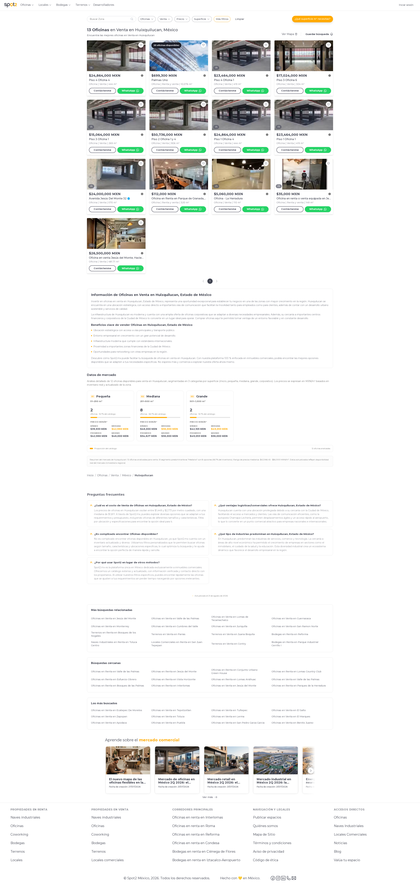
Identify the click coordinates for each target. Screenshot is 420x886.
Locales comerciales (107, 860)
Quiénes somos (265, 826)
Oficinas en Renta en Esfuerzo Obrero (115, 679)
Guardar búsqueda (317, 34)
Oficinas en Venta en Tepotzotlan (172, 710)
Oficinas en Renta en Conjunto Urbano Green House (240, 672)
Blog (337, 851)
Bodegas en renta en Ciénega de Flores (203, 851)
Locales (16, 860)
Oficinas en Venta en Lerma (229, 716)
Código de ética (265, 860)
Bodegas (17, 843)
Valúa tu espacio (347, 860)
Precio (180, 19)
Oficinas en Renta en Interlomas (172, 685)
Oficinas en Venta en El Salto (290, 710)
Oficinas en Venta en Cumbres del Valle (176, 626)
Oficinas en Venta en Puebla (169, 722)
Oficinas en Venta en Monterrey (111, 626)
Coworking (19, 834)
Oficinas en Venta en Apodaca (110, 722)
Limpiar (239, 19)
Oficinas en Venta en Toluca (169, 716)
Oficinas (145, 19)
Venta (163, 19)
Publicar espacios (267, 817)
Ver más (207, 797)
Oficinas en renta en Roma (193, 826)
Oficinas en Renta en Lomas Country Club (298, 671)
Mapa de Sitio (264, 834)
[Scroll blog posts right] (311, 771)
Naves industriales (25, 817)
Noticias (340, 843)
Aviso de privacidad (268, 851)
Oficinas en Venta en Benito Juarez (294, 722)
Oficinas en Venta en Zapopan (110, 716)
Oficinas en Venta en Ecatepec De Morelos (118, 710)
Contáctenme (102, 90)
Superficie (200, 19)
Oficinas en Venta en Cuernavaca (293, 618)
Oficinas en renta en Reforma (196, 834)
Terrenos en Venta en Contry (230, 643)
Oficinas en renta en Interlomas (197, 817)
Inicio (90, 475)
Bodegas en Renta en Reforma (291, 634)
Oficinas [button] (25, 4)
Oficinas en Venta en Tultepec (230, 710)
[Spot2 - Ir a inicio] (10, 5)
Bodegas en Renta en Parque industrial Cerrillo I (300, 644)
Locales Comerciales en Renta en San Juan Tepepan (180, 644)
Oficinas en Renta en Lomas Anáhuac (235, 679)
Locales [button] (43, 4)
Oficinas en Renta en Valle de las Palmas (116, 671)
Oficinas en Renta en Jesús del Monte (175, 671)
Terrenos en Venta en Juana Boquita (234, 634)
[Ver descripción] (142, 75)
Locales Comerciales (350, 834)
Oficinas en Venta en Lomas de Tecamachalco (240, 619)
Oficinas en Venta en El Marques (292, 716)
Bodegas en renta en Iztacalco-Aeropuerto (206, 860)
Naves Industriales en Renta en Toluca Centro (119, 644)
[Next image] (141, 56)
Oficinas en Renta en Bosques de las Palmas (119, 685)
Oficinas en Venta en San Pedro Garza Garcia (239, 722)
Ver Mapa (288, 34)
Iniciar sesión (406, 4)
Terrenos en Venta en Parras (169, 634)
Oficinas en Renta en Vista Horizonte (175, 679)
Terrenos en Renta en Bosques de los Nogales (119, 634)
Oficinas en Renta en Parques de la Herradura (300, 685)
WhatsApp (128, 90)
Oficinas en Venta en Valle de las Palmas (176, 618)
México (126, 475)
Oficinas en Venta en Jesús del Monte (115, 618)
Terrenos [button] (81, 4)
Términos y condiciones (272, 843)
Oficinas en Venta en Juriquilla (230, 626)
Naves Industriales (349, 826)
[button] (111, 19)
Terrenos (17, 851)
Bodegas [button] (62, 4)
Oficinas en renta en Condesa (195, 843)
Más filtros (222, 19)
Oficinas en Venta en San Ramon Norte (296, 626)
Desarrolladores (103, 4)
